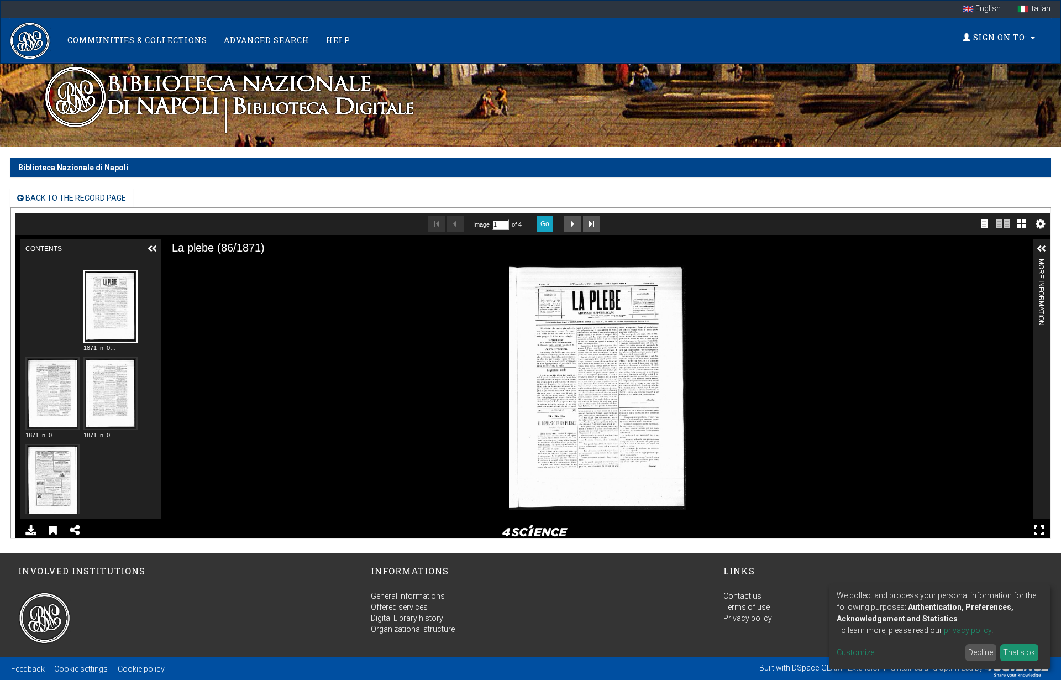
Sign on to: (1000, 37)
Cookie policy (141, 669)
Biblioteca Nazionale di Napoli (73, 167)
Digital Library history (407, 618)
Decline (980, 652)
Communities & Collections (137, 40)
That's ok (1019, 652)
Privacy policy (747, 618)
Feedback (28, 669)
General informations (408, 596)
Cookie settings (81, 669)
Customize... (858, 652)
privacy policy (967, 630)
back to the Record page (75, 197)
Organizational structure (413, 629)
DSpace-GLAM (817, 667)
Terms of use (746, 607)
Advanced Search (266, 40)
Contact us (742, 596)
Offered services (399, 607)
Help (338, 40)
